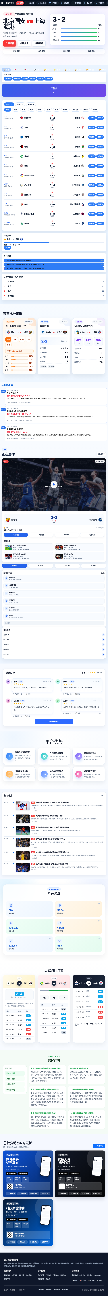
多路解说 (24, 43)
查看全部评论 (54, 721)
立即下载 (100, 1146)
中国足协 (82, 1275)
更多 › (102, 795)
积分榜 (25, 78)
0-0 (22, 339)
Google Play (23, 1173)
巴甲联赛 (48, 1275)
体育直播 (14, 1275)
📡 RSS (74, 1280)
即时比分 (20, 104)
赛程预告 (31, 104)
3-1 (8, 339)
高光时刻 (100, 118)
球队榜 (40, 78)
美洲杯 (47, 1279)
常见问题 (7, 1275)
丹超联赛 (56, 1275)
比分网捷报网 (7, 3)
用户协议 (49, 1289)
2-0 (8, 345)
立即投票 (7, 248)
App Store (12, 1173)
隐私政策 (41, 1289)
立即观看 (10, 43)
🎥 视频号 (91, 1280)
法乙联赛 (41, 1275)
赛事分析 (100, 137)
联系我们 (65, 1289)
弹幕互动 (39, 43)
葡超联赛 (41, 1279)
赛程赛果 (17, 78)
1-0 (15, 339)
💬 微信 (99, 1280)
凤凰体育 (89, 1275)
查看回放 (91, 118)
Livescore (97, 1275)
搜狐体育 (75, 1275)
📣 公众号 (82, 1280)
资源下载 (7, 1279)
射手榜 (32, 78)
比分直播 (8, 78)
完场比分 (9, 104)
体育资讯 (29, 1275)
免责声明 (57, 1289)
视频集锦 (48, 78)
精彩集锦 (100, 127)
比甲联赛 (63, 1275)
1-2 (28, 339)
